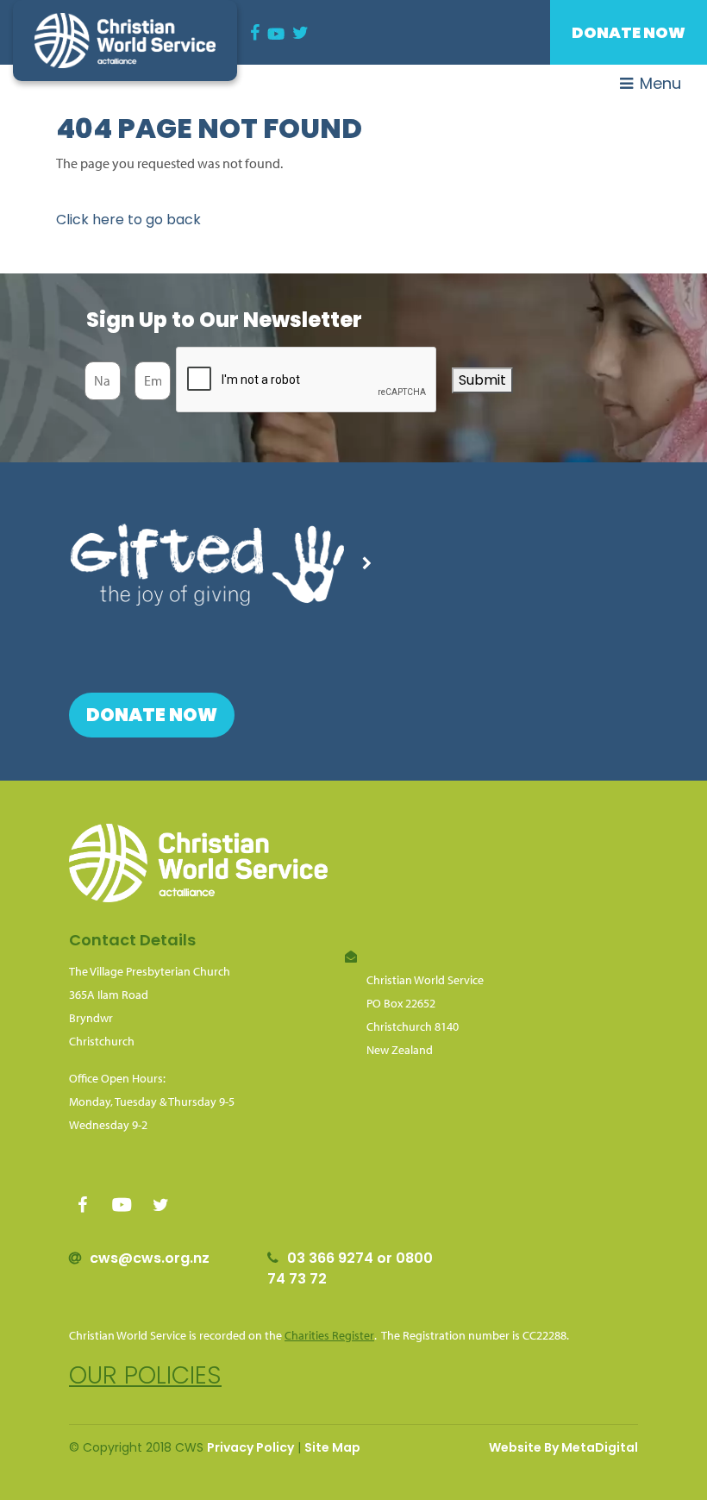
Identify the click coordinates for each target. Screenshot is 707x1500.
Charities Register (329, 1335)
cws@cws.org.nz (150, 1258)
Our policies (145, 1375)
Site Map (332, 1447)
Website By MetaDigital (563, 1447)
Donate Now (628, 32)
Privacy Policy (250, 1447)
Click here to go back (128, 219)
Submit (482, 380)
